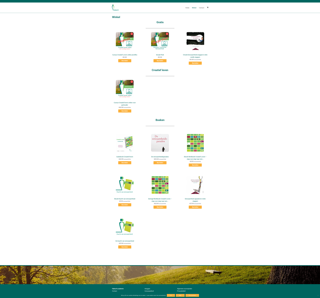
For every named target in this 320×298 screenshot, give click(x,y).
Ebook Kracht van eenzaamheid (124, 199)
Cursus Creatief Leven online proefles (124, 55)
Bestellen (125, 61)
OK (171, 295)
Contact (201, 8)
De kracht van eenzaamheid (125, 241)
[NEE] (318, 295)
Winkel (194, 8)
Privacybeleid (181, 291)
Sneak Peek (160, 55)
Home (187, 8)
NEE (180, 295)
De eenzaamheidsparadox (160, 157)
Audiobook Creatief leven (124, 157)
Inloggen (147, 289)
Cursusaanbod (149, 291)
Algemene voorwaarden (184, 289)
